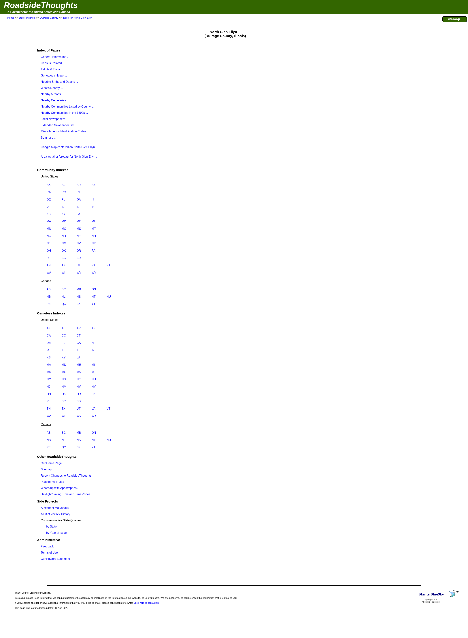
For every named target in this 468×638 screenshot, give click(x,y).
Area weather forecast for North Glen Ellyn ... (69, 156)
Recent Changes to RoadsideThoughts (66, 475)
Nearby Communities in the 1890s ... (64, 112)
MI (93, 221)
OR (79, 250)
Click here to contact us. (147, 602)
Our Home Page (51, 463)
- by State (50, 526)
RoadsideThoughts (41, 5)
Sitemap (46, 469)
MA (49, 221)
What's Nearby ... (52, 87)
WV (79, 272)
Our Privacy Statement (55, 558)
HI (93, 199)
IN (93, 206)
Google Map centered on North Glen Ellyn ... (69, 147)
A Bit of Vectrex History (55, 514)
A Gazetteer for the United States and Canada (38, 12)
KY (64, 214)
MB (79, 289)
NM (64, 243)
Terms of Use (49, 552)
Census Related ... (53, 63)
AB (49, 289)
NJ (48, 243)
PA (93, 250)
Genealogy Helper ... (54, 75)
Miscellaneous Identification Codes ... (65, 131)
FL (63, 199)
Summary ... (48, 137)
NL (63, 296)
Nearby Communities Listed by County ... (67, 106)
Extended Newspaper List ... (59, 125)
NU (109, 296)
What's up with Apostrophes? (59, 488)
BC (64, 289)
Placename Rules (52, 481)
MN (49, 228)
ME (79, 221)
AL (63, 184)
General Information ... (55, 56)
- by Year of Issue (55, 532)
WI (63, 272)
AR (79, 184)
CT (79, 192)
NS (79, 296)
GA (79, 199)
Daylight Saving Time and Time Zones (65, 494)
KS (49, 214)
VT (108, 265)
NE (79, 236)
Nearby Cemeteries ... (55, 100)
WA (49, 272)
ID (63, 206)
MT (94, 228)
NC (49, 236)
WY (94, 272)
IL (78, 206)
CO (64, 192)
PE (49, 303)
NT (94, 296)
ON (94, 289)
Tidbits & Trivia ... (52, 69)
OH (49, 250)
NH (94, 236)
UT (79, 265)
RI (48, 257)
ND (64, 236)
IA (48, 206)
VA (93, 265)
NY (94, 243)
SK (79, 303)
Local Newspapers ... (54, 119)
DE (49, 199)
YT (93, 303)
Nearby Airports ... (52, 94)
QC (64, 303)
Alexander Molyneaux (55, 507)
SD (79, 257)
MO (64, 228)
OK (64, 250)
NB (49, 296)
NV (79, 243)
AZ (93, 184)
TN (49, 265)
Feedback (47, 546)
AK (49, 184)
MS (79, 228)
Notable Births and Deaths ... (59, 81)
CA (49, 192)
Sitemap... (454, 19)
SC (64, 257)
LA (78, 214)
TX (63, 265)
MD (64, 221)
